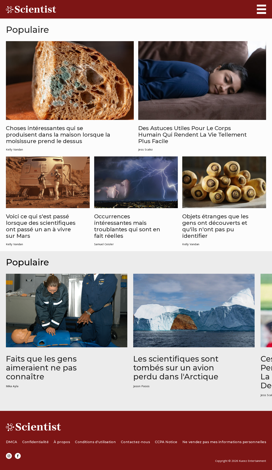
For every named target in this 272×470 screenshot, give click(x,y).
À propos (62, 442)
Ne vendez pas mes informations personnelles (224, 442)
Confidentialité (35, 442)
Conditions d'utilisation (95, 442)
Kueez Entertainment (252, 461)
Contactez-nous (135, 442)
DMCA (11, 442)
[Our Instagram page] (9, 456)
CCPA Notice (166, 442)
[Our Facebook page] (18, 456)
